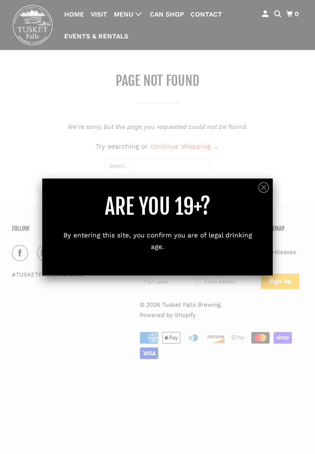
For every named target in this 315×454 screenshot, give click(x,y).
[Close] (264, 187)
